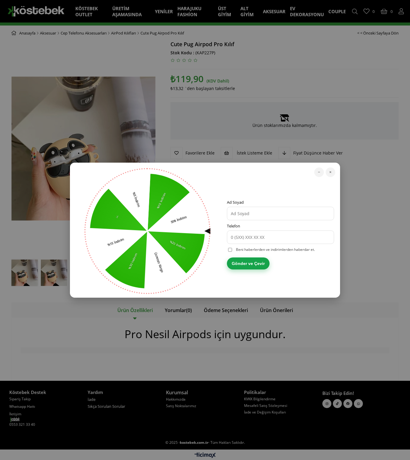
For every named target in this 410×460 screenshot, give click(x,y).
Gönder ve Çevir (248, 263)
